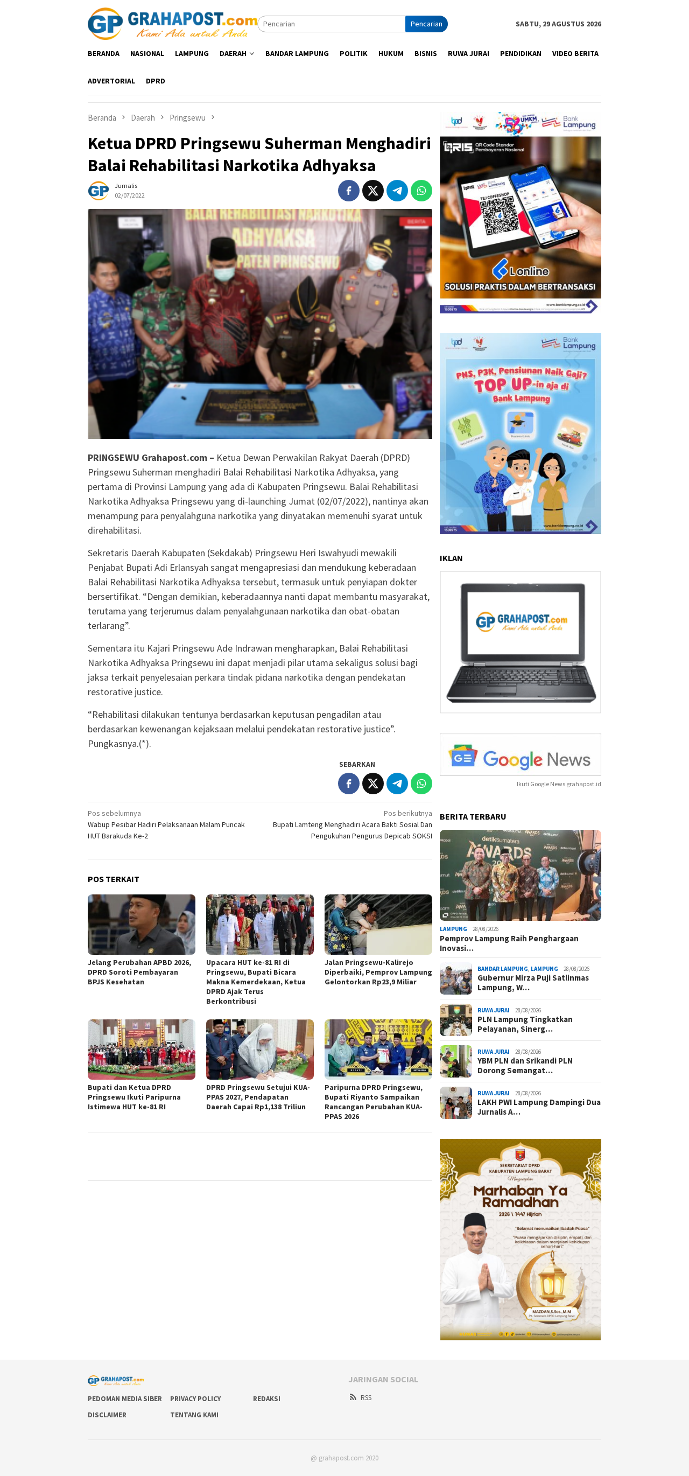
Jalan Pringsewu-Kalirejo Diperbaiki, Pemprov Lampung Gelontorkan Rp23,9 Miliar (378, 972)
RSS (366, 1397)
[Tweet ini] (373, 190)
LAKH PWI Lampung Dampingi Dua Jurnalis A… (539, 1107)
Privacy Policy (195, 1398)
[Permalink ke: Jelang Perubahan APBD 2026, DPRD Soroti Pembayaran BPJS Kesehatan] (141, 924)
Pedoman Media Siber (125, 1398)
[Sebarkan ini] (349, 190)
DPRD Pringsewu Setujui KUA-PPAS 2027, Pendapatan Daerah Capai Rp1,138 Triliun (258, 1096)
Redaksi (266, 1398)
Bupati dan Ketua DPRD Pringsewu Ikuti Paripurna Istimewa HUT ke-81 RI (134, 1096)
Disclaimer (107, 1414)
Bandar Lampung (502, 969)
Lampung (453, 929)
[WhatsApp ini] (421, 190)
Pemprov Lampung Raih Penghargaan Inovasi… (509, 943)
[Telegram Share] (397, 190)
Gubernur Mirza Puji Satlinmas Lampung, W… (533, 982)
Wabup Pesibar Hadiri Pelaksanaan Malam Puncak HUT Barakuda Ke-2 (166, 824)
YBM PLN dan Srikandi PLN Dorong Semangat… (525, 1065)
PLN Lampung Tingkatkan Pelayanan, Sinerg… (525, 1024)
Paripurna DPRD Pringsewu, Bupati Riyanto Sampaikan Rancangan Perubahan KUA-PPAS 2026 (374, 1101)
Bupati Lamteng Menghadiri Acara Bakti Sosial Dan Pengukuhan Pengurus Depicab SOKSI (352, 824)
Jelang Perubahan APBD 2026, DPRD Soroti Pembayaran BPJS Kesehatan (139, 972)
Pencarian (426, 24)
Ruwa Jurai (493, 1010)
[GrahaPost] (172, 23)
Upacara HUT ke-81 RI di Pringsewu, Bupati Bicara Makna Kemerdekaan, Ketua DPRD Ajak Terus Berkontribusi (256, 981)
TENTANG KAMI (194, 1414)
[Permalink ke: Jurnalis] (98, 189)
